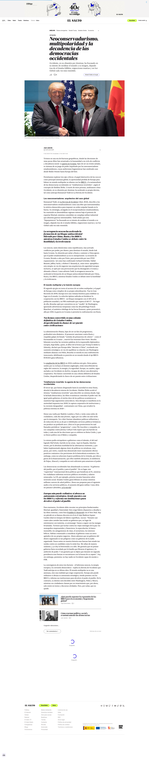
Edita (59, 712)
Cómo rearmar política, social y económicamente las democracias (75, 614)
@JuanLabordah (49, 150)
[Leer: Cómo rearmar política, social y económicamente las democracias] (48, 615)
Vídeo (9, 20)
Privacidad (44, 729)
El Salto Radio (29, 722)
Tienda (20, 20)
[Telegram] (101, 706)
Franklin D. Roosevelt (75, 512)
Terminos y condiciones (65, 727)
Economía (91, 30)
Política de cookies (63, 724)
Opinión (52, 35)
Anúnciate (44, 727)
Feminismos (28, 729)
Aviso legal (61, 719)
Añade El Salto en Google (91, 75)
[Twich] (110, 706)
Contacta (44, 722)
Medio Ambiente (46, 710)
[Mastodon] (121, 706)
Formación (61, 715)
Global (27, 715)
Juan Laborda (48, 148)
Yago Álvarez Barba (65, 603)
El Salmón (28, 712)
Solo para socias (46, 715)
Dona (54, 705)
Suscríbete (132, 20)
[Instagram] (104, 706)
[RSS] (123, 706)
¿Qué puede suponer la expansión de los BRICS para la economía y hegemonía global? (78, 599)
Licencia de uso (63, 710)
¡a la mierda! (66, 487)
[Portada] (74, 21)
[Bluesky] (107, 706)
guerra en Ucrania (69, 164)
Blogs (26, 727)
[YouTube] (115, 706)
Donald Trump (73, 30)
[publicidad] (75, 9)
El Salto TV (28, 719)
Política (27, 710)
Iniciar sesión (141, 20)
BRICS (83, 182)
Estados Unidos (82, 30)
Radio (14, 20)
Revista (43, 724)
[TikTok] (118, 706)
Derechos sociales (47, 712)
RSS (59, 717)
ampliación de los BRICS (55, 363)
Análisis (52, 30)
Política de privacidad (64, 722)
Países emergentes (61, 30)
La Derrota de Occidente (69, 202)
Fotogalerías (28, 724)
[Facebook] (112, 706)
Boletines (26, 20)
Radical (27, 717)
